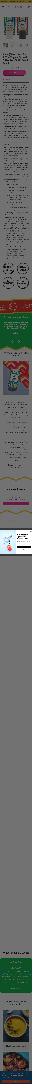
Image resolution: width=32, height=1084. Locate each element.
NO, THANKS (24, 549)
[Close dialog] (31, 531)
